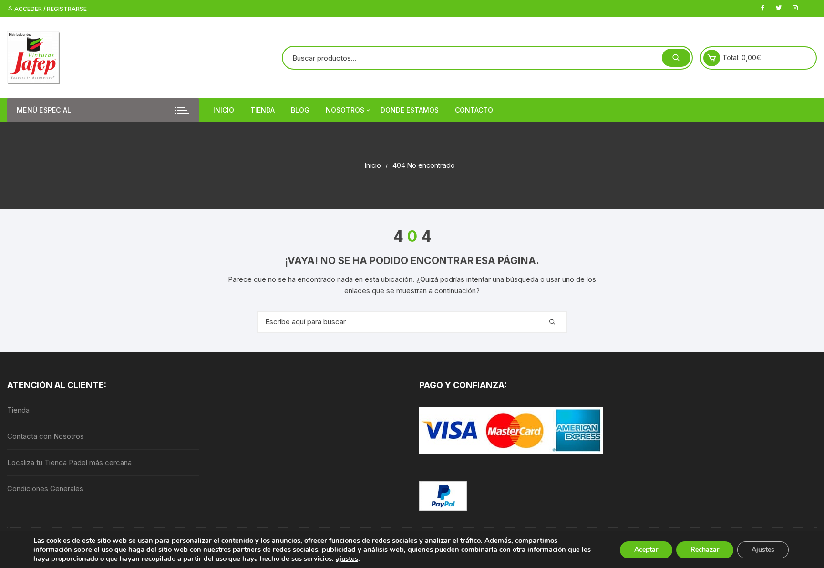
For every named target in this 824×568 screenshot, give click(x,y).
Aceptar (646, 549)
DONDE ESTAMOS (410, 110)
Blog (300, 110)
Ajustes (763, 549)
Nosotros (345, 110)
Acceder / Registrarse (50, 8)
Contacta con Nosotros (45, 436)
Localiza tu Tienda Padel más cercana (69, 462)
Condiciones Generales (45, 488)
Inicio (223, 110)
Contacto (474, 110)
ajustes (347, 558)
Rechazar (704, 549)
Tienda (262, 110)
